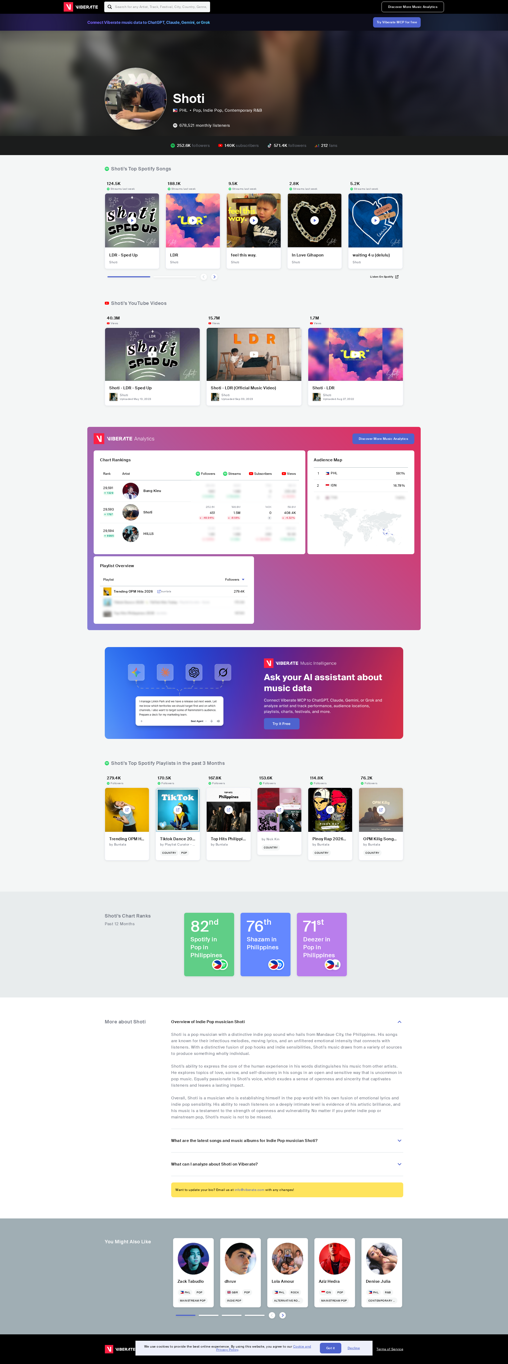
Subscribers (263, 474)
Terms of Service (390, 1349)
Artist (126, 474)
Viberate (81, 7)
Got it (330, 1348)
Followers (208, 474)
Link (159, 591)
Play (132, 220)
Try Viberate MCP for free (397, 22)
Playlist (108, 579)
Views (291, 474)
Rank (107, 474)
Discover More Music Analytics (413, 7)
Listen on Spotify (381, 276)
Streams (234, 474)
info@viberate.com (250, 1190)
